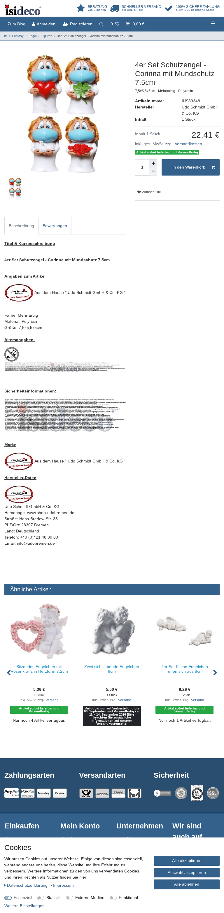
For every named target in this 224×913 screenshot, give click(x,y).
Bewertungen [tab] (55, 225)
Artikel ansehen (42, 738)
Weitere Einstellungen (24, 905)
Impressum (63, 885)
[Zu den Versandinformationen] (86, 793)
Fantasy (18, 36)
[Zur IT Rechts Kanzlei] (162, 793)
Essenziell (23, 897)
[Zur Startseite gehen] (5, 36)
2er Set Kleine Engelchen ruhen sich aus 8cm (184, 668)
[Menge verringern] (153, 171)
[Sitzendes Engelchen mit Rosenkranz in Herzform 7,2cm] (39, 631)
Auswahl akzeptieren (187, 872)
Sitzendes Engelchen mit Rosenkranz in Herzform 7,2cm (39, 668)
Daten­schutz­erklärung (28, 885)
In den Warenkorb (188, 167)
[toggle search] (101, 24)
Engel (32, 36)
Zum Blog (16, 24)
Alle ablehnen (186, 884)
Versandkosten (188, 143)
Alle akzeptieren (187, 860)
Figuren (46, 36)
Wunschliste (151, 192)
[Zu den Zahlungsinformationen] (43, 793)
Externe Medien (89, 897)
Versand (52, 700)
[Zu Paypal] (11, 793)
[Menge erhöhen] (153, 163)
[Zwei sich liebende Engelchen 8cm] (112, 631)
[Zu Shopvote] (181, 793)
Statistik (53, 897)
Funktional (128, 897)
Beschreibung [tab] (21, 225)
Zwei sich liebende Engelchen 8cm (111, 668)
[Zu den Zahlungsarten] (59, 793)
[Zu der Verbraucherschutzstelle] (197, 793)
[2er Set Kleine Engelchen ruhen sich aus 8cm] (184, 631)
